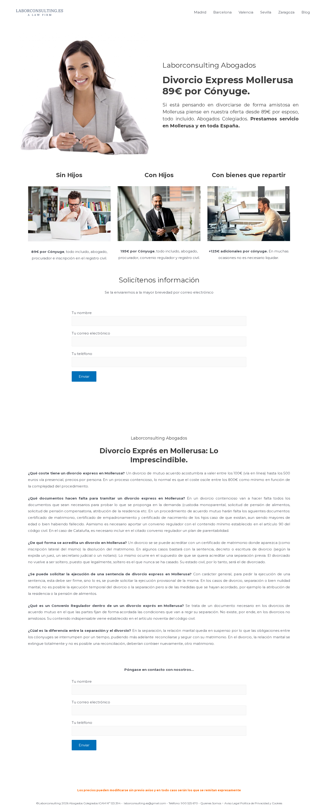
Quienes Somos (210, 803)
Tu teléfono (82, 353)
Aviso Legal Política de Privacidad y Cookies (253, 803)
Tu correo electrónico (91, 333)
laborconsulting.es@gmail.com (145, 803)
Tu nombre (82, 313)
